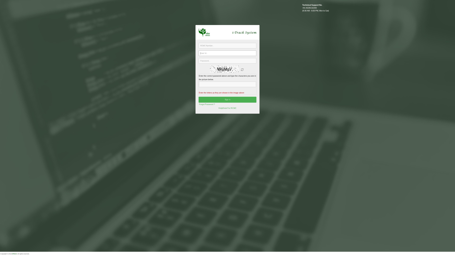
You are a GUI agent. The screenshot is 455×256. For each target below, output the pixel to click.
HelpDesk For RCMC (227, 108)
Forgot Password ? (207, 104)
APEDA (14, 254)
